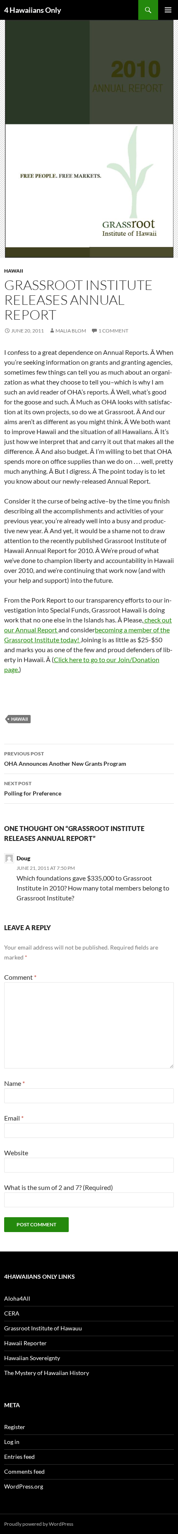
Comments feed (24, 1471)
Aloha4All (17, 1298)
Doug (23, 858)
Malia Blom (70, 331)
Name (14, 1083)
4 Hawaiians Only (32, 9)
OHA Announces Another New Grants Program (65, 758)
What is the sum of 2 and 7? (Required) (58, 1187)
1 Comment (113, 331)
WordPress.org (23, 1486)
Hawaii (13, 271)
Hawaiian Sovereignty (32, 1357)
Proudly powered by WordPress (38, 1524)
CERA (11, 1313)
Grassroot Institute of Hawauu (43, 1328)
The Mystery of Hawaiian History (46, 1372)
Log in (11, 1441)
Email (14, 1118)
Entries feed (19, 1456)
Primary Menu (168, 10)
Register (14, 1426)
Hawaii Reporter (25, 1342)
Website (16, 1152)
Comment (20, 977)
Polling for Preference (32, 788)
